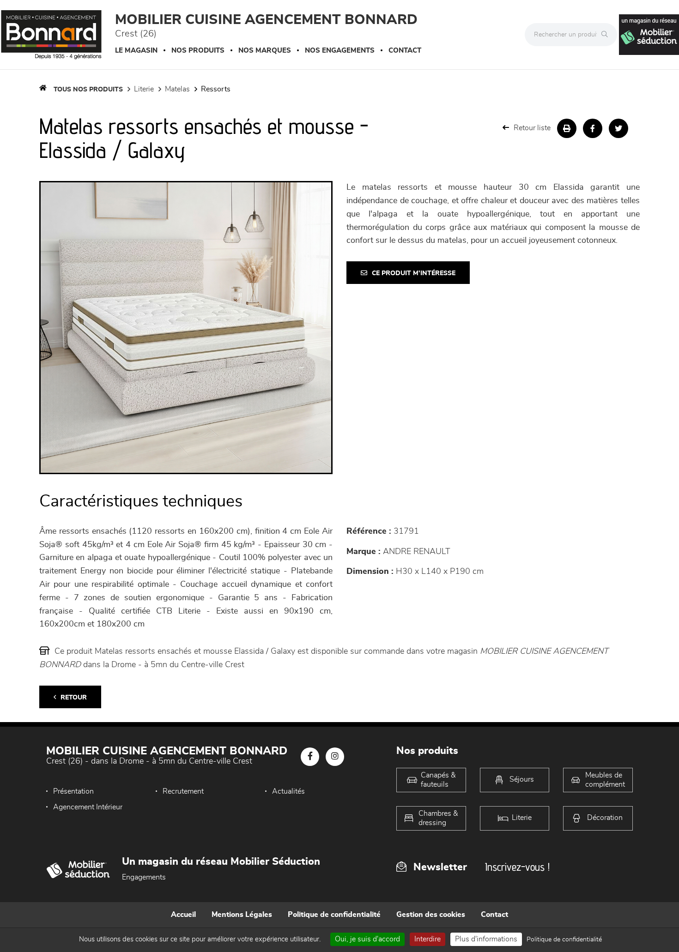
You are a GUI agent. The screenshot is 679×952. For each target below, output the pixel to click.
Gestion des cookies (430, 914)
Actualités (288, 791)
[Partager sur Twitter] (618, 128)
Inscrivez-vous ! (517, 867)
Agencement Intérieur (87, 807)
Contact (404, 50)
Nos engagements (340, 50)
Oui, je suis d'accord (367, 939)
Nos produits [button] (197, 50)
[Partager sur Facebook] (592, 128)
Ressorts (215, 89)
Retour (74, 697)
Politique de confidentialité (334, 914)
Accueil (183, 914)
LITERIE (144, 89)
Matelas (177, 89)
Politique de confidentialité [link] (564, 939)
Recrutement (183, 791)
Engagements (144, 877)
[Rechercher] (607, 34)
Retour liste (532, 128)
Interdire (427, 939)
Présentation (73, 791)
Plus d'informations (486, 939)
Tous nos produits (88, 89)
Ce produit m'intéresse (413, 273)
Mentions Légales (242, 914)
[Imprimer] (566, 128)
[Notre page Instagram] (335, 756)
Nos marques (264, 50)
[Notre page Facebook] (310, 756)
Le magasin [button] (136, 50)
